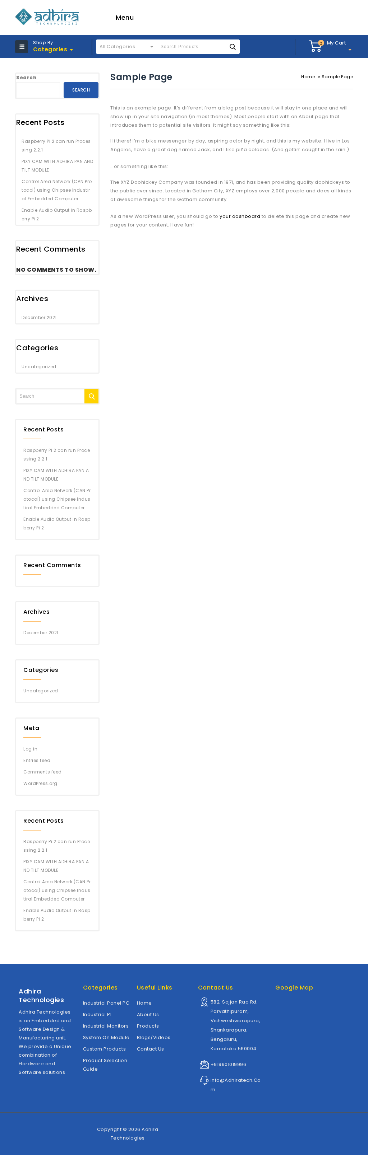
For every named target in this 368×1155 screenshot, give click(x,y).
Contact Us (150, 1049)
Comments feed (42, 772)
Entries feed (36, 760)
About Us (148, 1014)
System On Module (106, 1037)
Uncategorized (39, 367)
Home (308, 77)
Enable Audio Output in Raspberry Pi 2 (57, 214)
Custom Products (104, 1049)
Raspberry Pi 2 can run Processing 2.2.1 (56, 145)
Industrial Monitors (106, 1026)
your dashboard (240, 216)
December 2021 (39, 317)
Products (148, 1026)
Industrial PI (97, 1014)
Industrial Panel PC (106, 1003)
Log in (30, 749)
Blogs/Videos (154, 1037)
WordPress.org (40, 783)
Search (26, 77)
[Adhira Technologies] (47, 16)
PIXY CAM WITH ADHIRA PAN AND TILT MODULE (57, 165)
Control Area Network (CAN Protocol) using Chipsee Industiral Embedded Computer (57, 190)
